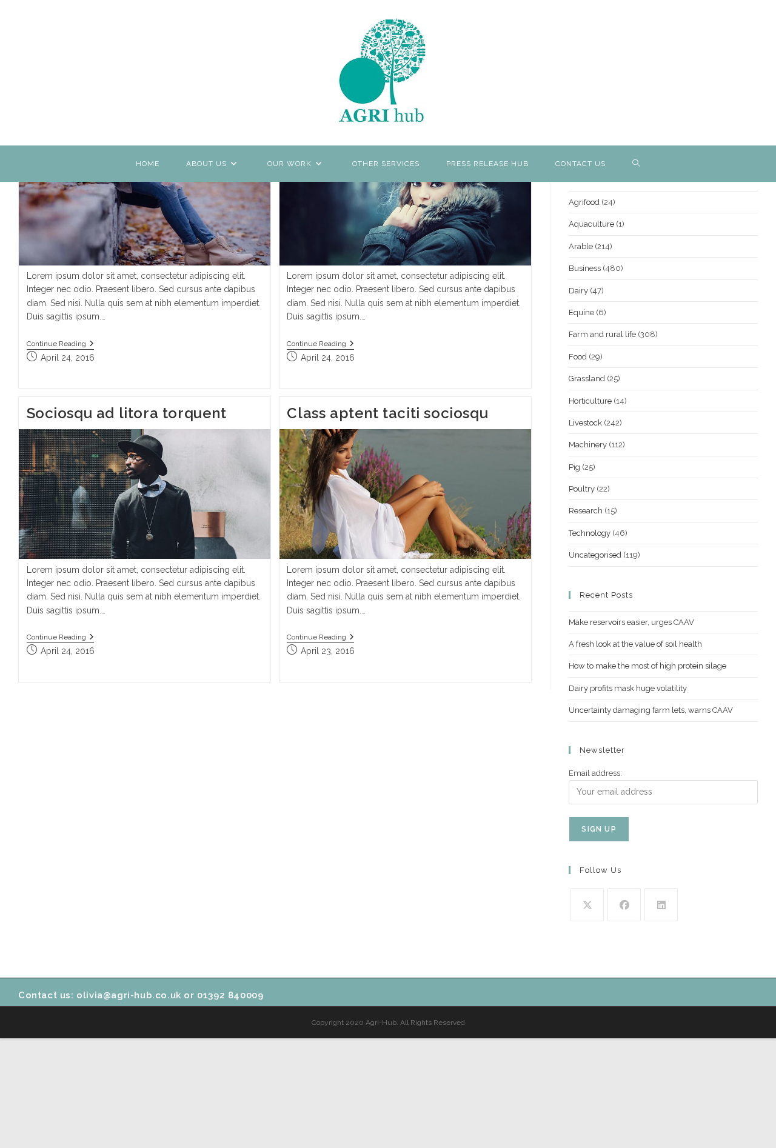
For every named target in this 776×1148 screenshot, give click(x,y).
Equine (581, 312)
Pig (574, 467)
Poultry (582, 488)
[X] (587, 904)
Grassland (587, 378)
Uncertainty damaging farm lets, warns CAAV (651, 710)
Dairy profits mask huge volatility (628, 688)
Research (586, 510)
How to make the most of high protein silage (647, 665)
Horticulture (590, 400)
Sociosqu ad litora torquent (127, 413)
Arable (581, 246)
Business (585, 268)
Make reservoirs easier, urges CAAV (631, 622)
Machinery (588, 444)
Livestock (585, 422)
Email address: (595, 773)
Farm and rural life (602, 334)
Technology (589, 533)
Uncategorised (595, 554)
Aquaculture (591, 224)
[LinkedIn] (661, 904)
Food (578, 356)
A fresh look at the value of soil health (635, 644)
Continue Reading (60, 344)
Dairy (578, 290)
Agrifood (584, 202)
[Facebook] (624, 904)
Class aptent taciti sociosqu (387, 413)
